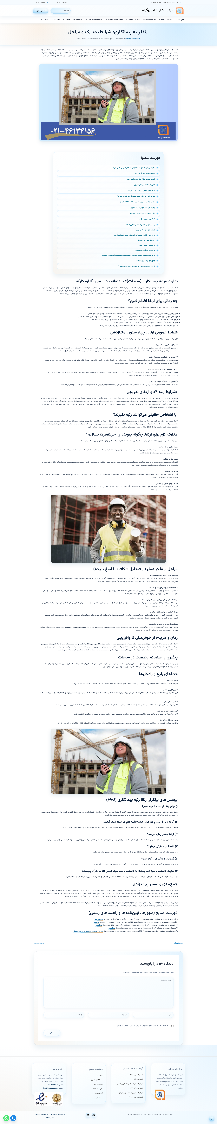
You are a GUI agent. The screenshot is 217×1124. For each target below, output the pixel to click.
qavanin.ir (99, 919)
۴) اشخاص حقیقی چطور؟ (147, 245)
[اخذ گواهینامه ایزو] (97, 1080)
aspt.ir (96, 922)
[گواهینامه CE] (138, 1079)
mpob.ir (99, 925)
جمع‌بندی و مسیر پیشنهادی (145, 260)
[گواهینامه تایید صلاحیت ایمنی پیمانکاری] (130, 1084)
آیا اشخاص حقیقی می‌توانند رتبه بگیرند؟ (141, 190)
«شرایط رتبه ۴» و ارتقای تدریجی (144, 185)
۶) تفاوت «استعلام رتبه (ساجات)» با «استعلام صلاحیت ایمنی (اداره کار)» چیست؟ (128, 255)
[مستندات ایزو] (98, 1084)
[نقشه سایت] (99, 1098)
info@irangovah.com (50, 1088)
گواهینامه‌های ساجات (133, 38)
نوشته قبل (178, 943)
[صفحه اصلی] (99, 1075)
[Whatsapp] (6, 1118)
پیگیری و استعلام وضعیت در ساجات (142, 213)
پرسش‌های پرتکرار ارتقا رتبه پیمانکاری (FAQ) (140, 225)
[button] (166, 2)
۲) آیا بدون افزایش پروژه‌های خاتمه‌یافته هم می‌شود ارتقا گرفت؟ (134, 235)
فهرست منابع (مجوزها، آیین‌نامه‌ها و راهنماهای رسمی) (136, 266)
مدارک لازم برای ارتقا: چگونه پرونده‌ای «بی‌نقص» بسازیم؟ (136, 196)
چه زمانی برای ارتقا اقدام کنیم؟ (144, 173)
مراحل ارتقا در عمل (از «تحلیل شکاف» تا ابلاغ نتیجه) (137, 202)
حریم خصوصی (49, 1117)
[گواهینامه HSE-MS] (136, 1088)
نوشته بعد (39, 943)
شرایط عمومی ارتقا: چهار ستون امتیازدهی (141, 179)
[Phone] (13, 1118)
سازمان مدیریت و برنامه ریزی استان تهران (88, 931)
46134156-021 (53, 1085)
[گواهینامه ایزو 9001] (136, 1075)
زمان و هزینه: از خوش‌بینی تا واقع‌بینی (142, 207)
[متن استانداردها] (98, 1089)
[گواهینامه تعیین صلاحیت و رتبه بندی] (131, 1093)
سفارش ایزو (41, 10)
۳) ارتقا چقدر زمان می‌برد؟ (146, 240)
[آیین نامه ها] (99, 1093)
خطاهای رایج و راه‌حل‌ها (147, 219)
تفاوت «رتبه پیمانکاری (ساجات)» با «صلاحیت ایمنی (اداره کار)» (134, 168)
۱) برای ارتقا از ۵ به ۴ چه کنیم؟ (145, 230)
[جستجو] (52, 10)
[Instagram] (88, 1115)
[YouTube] (94, 1115)
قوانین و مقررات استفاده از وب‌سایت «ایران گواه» (50, 1114)
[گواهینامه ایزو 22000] (136, 1097)
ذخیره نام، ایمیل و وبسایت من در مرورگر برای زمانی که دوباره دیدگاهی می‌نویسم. (143, 1025)
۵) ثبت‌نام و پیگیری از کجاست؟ (145, 250)
